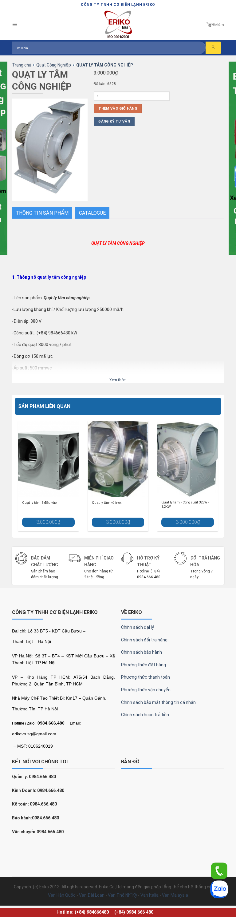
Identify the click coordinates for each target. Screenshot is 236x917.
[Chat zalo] (219, 889)
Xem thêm (118, 380)
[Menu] (15, 24)
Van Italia (149, 895)
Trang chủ (21, 65)
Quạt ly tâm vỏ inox (106, 503)
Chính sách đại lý (137, 627)
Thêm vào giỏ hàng (117, 108)
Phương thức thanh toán (145, 677)
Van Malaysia (175, 895)
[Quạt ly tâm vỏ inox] (118, 459)
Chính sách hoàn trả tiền (145, 714)
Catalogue (92, 213)
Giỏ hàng (218, 24)
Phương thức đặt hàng (143, 664)
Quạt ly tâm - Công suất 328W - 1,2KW (185, 504)
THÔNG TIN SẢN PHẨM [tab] (42, 213)
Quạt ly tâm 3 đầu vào (39, 503)
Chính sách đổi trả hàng (144, 639)
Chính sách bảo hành (141, 652)
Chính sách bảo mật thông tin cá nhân (158, 702)
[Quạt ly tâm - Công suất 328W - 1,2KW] (187, 459)
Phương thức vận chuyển (146, 689)
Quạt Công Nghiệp (53, 65)
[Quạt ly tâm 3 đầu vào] (48, 459)
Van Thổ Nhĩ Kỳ (122, 895)
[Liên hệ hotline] (219, 870)
